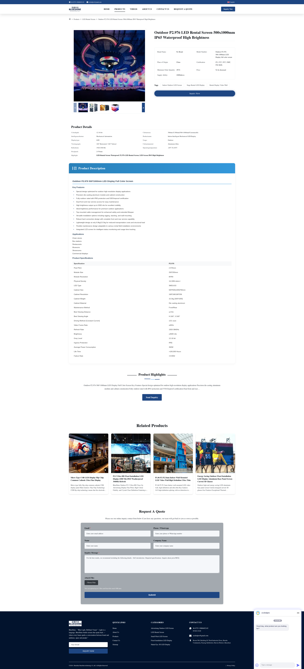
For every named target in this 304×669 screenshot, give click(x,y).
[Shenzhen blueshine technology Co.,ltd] (75, 9)
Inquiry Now (228, 9)
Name (87, 540)
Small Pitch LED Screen (159, 636)
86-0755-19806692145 (200, 628)
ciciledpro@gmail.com (95, 2)
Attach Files (89, 577)
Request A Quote (183, 9)
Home (107, 9)
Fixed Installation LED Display (161, 640)
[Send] (298, 665)
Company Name (160, 540)
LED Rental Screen (88, 19)
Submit (152, 595)
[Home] (70, 19)
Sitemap (115, 644)
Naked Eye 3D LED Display (160, 644)
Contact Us (163, 9)
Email (88, 528)
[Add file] (257, 665)
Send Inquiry (152, 397)
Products (119, 9)
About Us (147, 9)
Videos (133, 9)
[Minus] (298, 612)
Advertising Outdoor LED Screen (162, 628)
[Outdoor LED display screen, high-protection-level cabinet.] (109, 65)
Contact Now (88, 490)
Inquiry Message (92, 552)
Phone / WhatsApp (161, 528)
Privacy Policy (231, 665)
